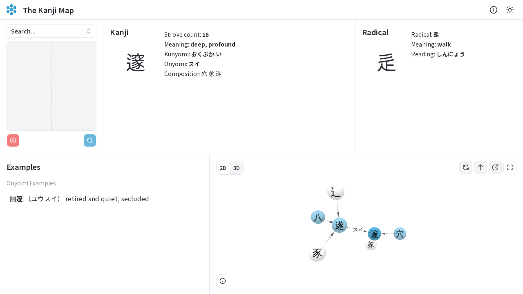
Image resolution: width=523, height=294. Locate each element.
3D (236, 168)
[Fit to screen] (509, 167)
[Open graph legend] (222, 280)
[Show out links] (495, 167)
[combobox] (51, 31)
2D (223, 168)
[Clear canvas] (13, 140)
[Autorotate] (465, 167)
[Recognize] (89, 140)
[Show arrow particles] (480, 167)
